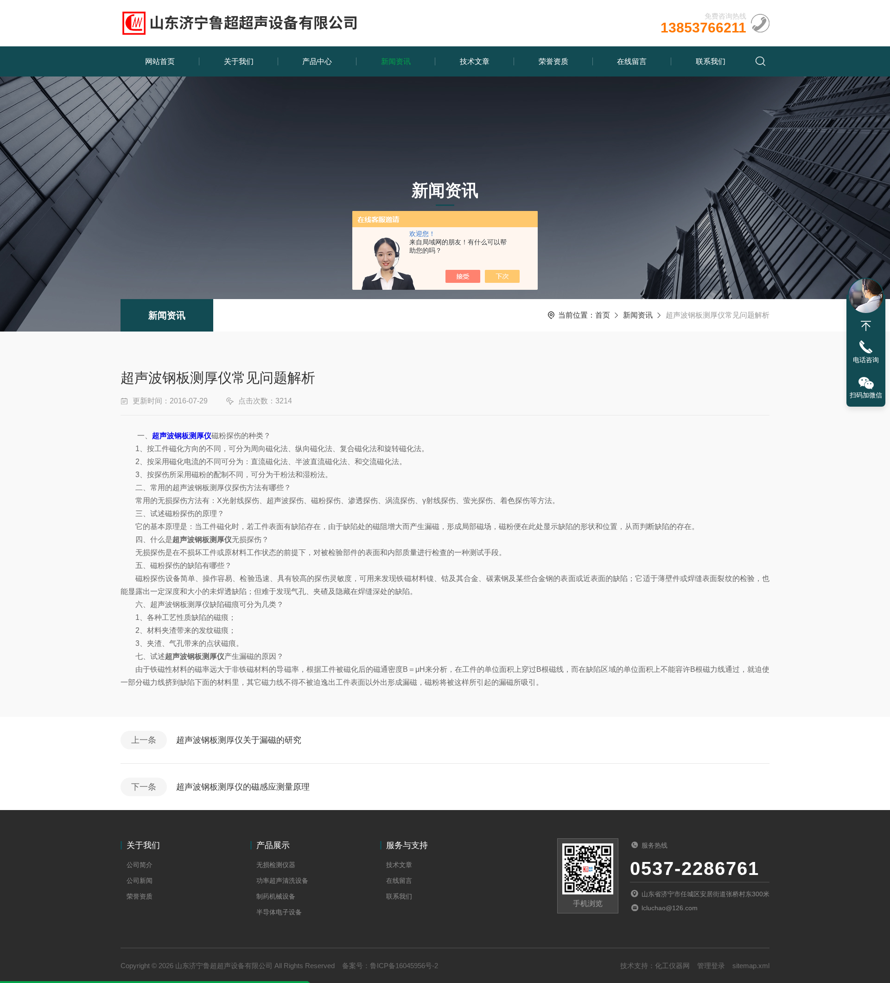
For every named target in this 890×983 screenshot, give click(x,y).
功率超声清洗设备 (282, 880)
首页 (602, 315)
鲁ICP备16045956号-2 (404, 966)
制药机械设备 (275, 896)
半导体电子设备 (279, 912)
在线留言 (632, 61)
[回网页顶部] (865, 326)
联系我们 (710, 61)
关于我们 (239, 61)
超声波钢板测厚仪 (181, 436)
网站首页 (160, 61)
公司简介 (140, 864)
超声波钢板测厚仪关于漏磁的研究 (238, 740)
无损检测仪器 (275, 864)
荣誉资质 (553, 61)
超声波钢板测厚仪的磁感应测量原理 (243, 787)
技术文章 (475, 61)
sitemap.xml (750, 966)
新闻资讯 (396, 61)
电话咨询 (866, 360)
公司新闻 (140, 880)
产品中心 (317, 61)
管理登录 (711, 966)
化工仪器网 (672, 966)
